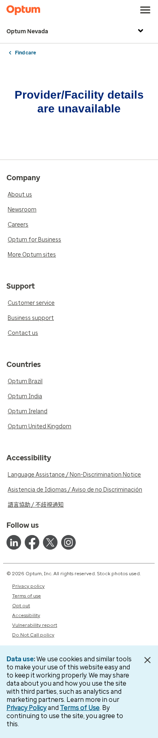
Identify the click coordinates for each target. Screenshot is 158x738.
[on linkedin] (13, 542)
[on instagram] (68, 542)
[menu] (145, 10)
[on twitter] (50, 542)
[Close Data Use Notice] (147, 660)
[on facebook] (32, 542)
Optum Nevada (27, 31)
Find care (25, 53)
